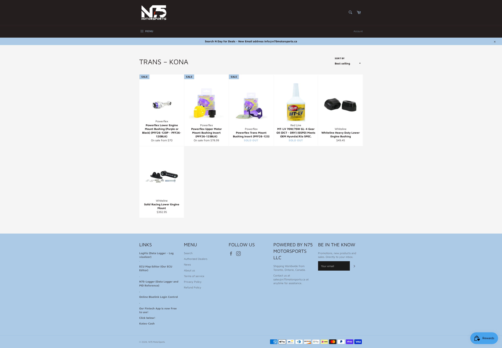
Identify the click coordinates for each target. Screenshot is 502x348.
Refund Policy (192, 287)
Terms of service (194, 276)
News (187, 264)
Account (358, 31)
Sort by (340, 58)
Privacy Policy (193, 281)
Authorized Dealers (195, 258)
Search (188, 253)
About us (189, 270)
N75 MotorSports (156, 342)
